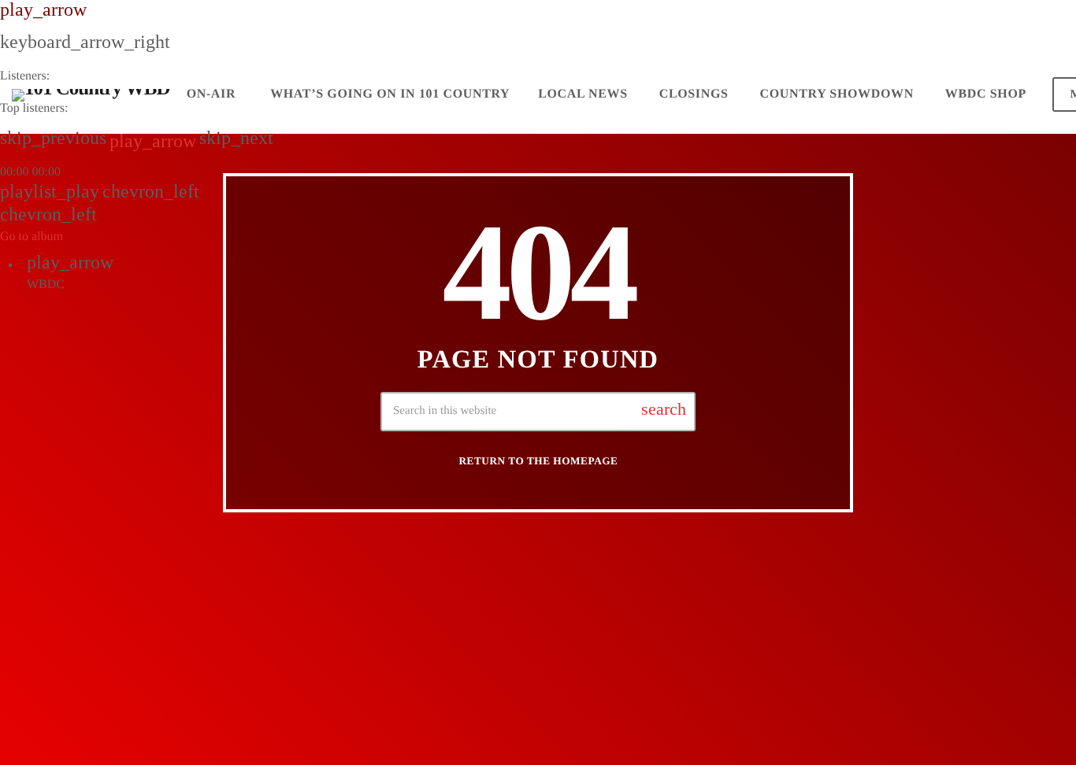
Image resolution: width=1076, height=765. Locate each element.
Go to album (31, 236)
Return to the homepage (538, 461)
